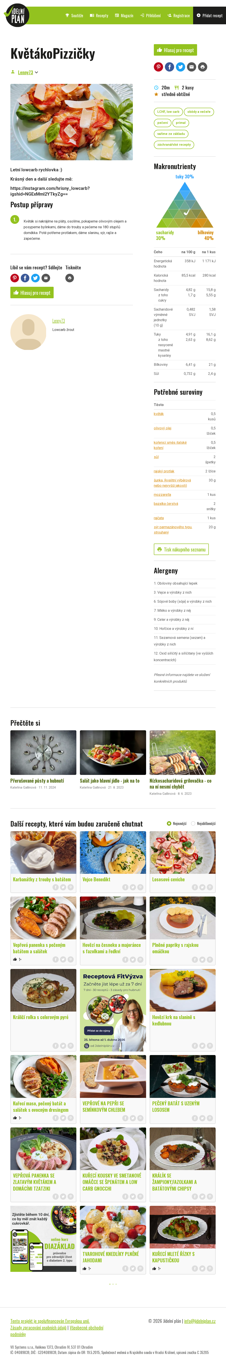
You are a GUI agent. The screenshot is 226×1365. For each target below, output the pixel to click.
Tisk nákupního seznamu (181, 549)
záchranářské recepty (174, 145)
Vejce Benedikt (96, 879)
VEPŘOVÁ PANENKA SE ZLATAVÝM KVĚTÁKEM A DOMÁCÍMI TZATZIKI (34, 1182)
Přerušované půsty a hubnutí (37, 780)
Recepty (99, 15)
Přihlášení (150, 15)
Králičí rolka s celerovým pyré (40, 1016)
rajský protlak (164, 471)
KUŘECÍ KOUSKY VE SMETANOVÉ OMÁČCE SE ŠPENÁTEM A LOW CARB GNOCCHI (112, 1182)
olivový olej (162, 428)
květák (159, 414)
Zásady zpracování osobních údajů (38, 1327)
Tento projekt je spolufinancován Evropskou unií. (50, 1321)
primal (181, 123)
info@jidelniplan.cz (200, 1321)
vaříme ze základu (171, 134)
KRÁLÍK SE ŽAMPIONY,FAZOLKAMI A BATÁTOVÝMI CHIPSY (174, 1182)
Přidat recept (209, 15)
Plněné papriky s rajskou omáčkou (175, 948)
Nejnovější (179, 823)
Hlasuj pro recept (32, 292)
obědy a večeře (199, 112)
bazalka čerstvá (166, 504)
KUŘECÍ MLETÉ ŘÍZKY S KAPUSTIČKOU (173, 1257)
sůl (156, 457)
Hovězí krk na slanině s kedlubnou (173, 1020)
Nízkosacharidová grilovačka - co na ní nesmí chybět (180, 783)
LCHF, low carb (168, 112)
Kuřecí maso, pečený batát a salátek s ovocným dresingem (40, 1106)
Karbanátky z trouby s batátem (42, 879)
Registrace (178, 15)
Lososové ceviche (168, 879)
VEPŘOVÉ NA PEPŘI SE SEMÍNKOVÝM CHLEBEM (104, 1106)
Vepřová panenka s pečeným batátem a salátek (39, 948)
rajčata (159, 518)
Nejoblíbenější (206, 823)
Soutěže (74, 15)
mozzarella (162, 495)
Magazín (124, 15)
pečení (162, 123)
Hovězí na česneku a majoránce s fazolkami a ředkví (112, 948)
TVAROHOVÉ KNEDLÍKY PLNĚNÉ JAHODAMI (111, 1257)
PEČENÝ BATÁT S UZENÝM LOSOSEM (176, 1106)
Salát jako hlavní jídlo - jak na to (109, 780)
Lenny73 (25, 72)
